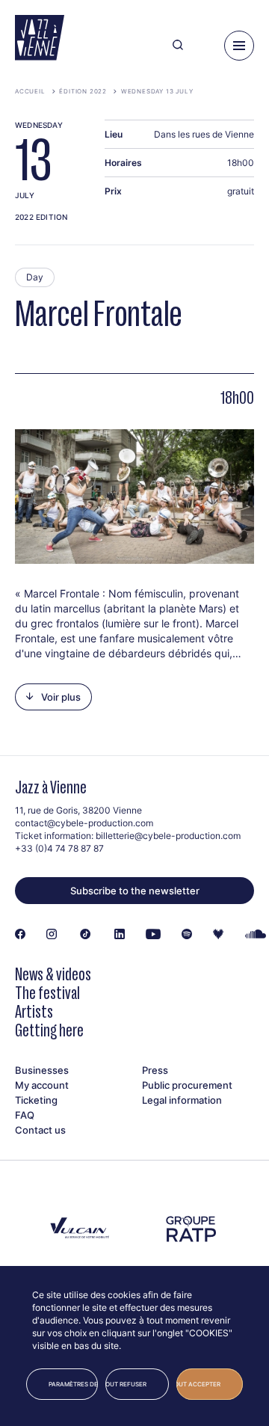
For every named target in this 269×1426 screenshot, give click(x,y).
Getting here (49, 1030)
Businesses (42, 1070)
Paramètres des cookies (73, 1384)
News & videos (53, 974)
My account (42, 1085)
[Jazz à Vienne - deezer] (218, 934)
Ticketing (36, 1100)
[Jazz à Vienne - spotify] (187, 934)
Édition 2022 (83, 91)
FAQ (24, 1115)
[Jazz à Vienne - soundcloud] (256, 934)
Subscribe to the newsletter (135, 890)
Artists (34, 1011)
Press (155, 1070)
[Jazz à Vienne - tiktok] (85, 934)
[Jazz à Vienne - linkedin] (119, 934)
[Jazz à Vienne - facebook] (20, 934)
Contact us (40, 1130)
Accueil (30, 91)
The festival (47, 992)
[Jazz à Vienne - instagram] (51, 934)
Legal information (182, 1100)
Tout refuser (125, 1384)
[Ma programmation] (203, 45)
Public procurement (187, 1085)
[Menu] (239, 46)
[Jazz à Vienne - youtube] (153, 934)
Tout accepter (198, 1384)
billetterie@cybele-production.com (168, 835)
